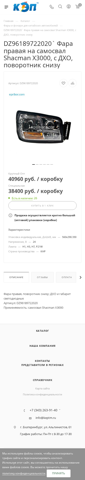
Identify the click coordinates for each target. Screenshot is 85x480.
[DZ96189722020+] (43, 127)
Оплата (67, 277)
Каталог (42, 330)
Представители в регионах (42, 365)
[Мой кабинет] (69, 7)
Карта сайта (42, 388)
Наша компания (42, 345)
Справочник (42, 380)
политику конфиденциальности (23, 473)
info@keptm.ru (46, 418)
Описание (16, 277)
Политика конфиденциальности (42, 394)
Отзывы (42, 277)
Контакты (42, 361)
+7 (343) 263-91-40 (43, 410)
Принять (58, 473)
